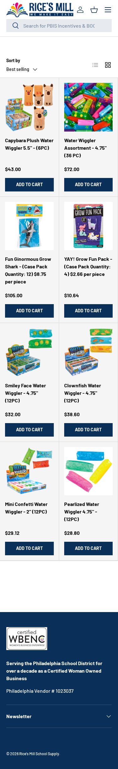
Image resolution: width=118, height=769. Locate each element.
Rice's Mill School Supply (39, 753)
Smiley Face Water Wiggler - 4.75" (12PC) (25, 392)
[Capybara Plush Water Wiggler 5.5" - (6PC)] (29, 107)
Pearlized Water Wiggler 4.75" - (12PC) (81, 511)
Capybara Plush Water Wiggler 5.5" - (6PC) (29, 144)
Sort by (13, 60)
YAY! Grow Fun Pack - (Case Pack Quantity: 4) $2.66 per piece (88, 266)
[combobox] (59, 25)
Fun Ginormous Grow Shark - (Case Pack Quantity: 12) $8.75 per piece (28, 270)
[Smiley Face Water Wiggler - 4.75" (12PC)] (29, 352)
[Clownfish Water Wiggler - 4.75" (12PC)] (88, 352)
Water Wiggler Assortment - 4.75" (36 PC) (85, 147)
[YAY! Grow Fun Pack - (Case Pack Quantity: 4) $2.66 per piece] (88, 226)
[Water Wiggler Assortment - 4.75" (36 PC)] (88, 107)
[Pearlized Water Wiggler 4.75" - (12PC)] (88, 471)
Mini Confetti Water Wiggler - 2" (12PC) (26, 507)
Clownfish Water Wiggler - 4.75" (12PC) (82, 392)
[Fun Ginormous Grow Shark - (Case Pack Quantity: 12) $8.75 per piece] (29, 226)
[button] (94, 10)
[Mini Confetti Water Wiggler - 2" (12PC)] (29, 471)
